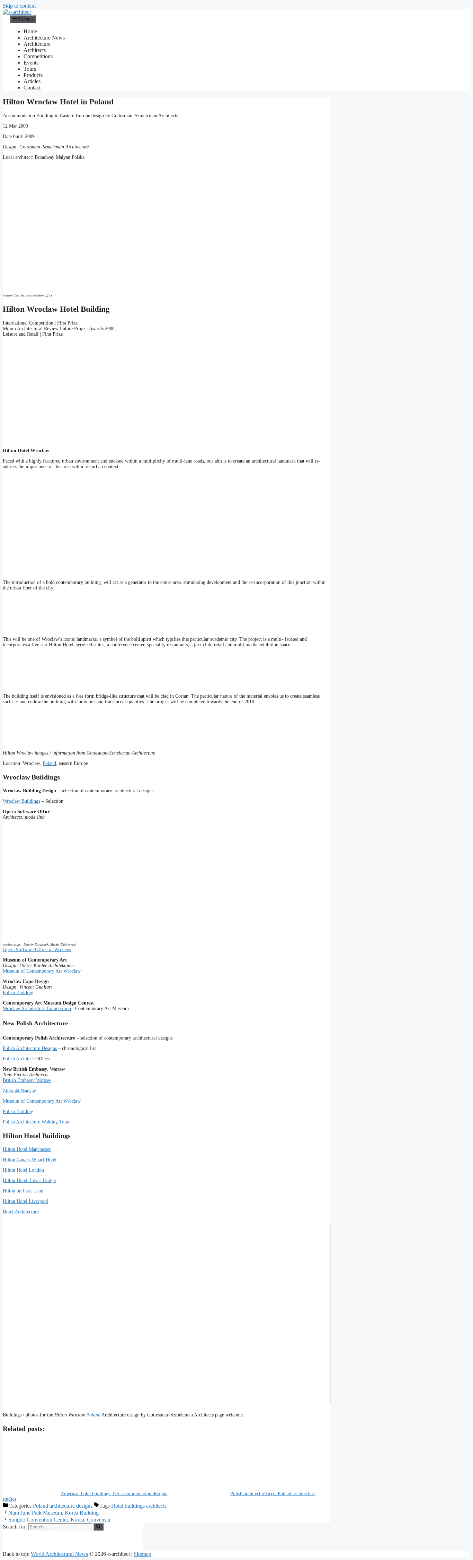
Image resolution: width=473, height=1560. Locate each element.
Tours (30, 69)
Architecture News (44, 38)
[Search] (98, 1527)
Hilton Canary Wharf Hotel (29, 1159)
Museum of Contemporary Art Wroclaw (42, 971)
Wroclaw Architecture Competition (37, 1008)
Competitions (38, 56)
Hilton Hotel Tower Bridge (29, 1180)
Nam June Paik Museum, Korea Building (53, 1513)
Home (30, 31)
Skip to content (19, 6)
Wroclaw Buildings (21, 801)
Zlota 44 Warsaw (19, 1090)
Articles (32, 81)
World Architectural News (59, 1554)
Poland (49, 763)
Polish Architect (18, 1058)
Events (31, 63)
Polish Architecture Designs (30, 1048)
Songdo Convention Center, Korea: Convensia (59, 1520)
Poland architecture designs (62, 1506)
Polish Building (18, 992)
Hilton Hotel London (23, 1170)
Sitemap (142, 1554)
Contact (32, 88)
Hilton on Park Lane (23, 1190)
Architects (35, 50)
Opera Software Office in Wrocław (37, 949)
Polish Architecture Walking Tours (36, 1121)
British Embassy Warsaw (27, 1080)
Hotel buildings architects (139, 1506)
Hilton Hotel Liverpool (25, 1201)
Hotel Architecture (21, 1211)
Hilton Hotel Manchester (27, 1149)
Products (33, 75)
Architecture (37, 44)
